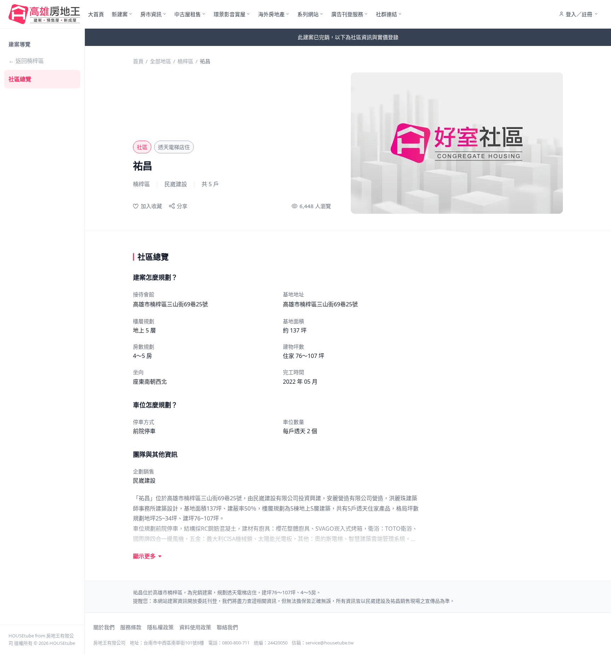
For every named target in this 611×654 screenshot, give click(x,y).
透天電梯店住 (174, 147)
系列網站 (308, 14)
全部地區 (160, 61)
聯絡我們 (227, 627)
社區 (142, 147)
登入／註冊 (579, 14)
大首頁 (96, 14)
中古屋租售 (187, 14)
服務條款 (130, 627)
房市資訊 (151, 14)
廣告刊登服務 (347, 14)
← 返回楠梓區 (26, 61)
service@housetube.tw (330, 643)
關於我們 (104, 627)
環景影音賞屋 (229, 14)
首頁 (138, 61)
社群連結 (386, 14)
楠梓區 (185, 61)
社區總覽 (19, 79)
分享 (182, 206)
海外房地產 (271, 14)
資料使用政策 (195, 627)
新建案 (120, 14)
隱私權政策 (160, 627)
